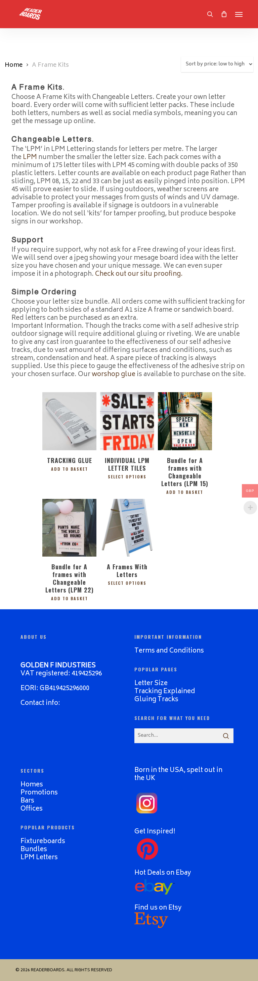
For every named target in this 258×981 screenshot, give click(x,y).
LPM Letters (39, 857)
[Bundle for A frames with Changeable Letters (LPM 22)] (69, 528)
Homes (31, 784)
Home (14, 65)
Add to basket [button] (69, 469)
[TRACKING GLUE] (69, 421)
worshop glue (113, 374)
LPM (30, 157)
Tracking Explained (164, 691)
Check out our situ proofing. (139, 274)
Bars (27, 801)
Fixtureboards (42, 841)
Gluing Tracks (156, 699)
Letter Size (151, 683)
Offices (31, 809)
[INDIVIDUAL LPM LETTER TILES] (127, 421)
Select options (127, 477)
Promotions (39, 792)
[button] (239, 14)
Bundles (33, 849)
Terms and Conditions (169, 651)
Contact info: (40, 703)
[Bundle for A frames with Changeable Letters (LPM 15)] (185, 421)
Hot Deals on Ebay (162, 873)
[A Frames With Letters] (127, 528)
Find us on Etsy (158, 908)
